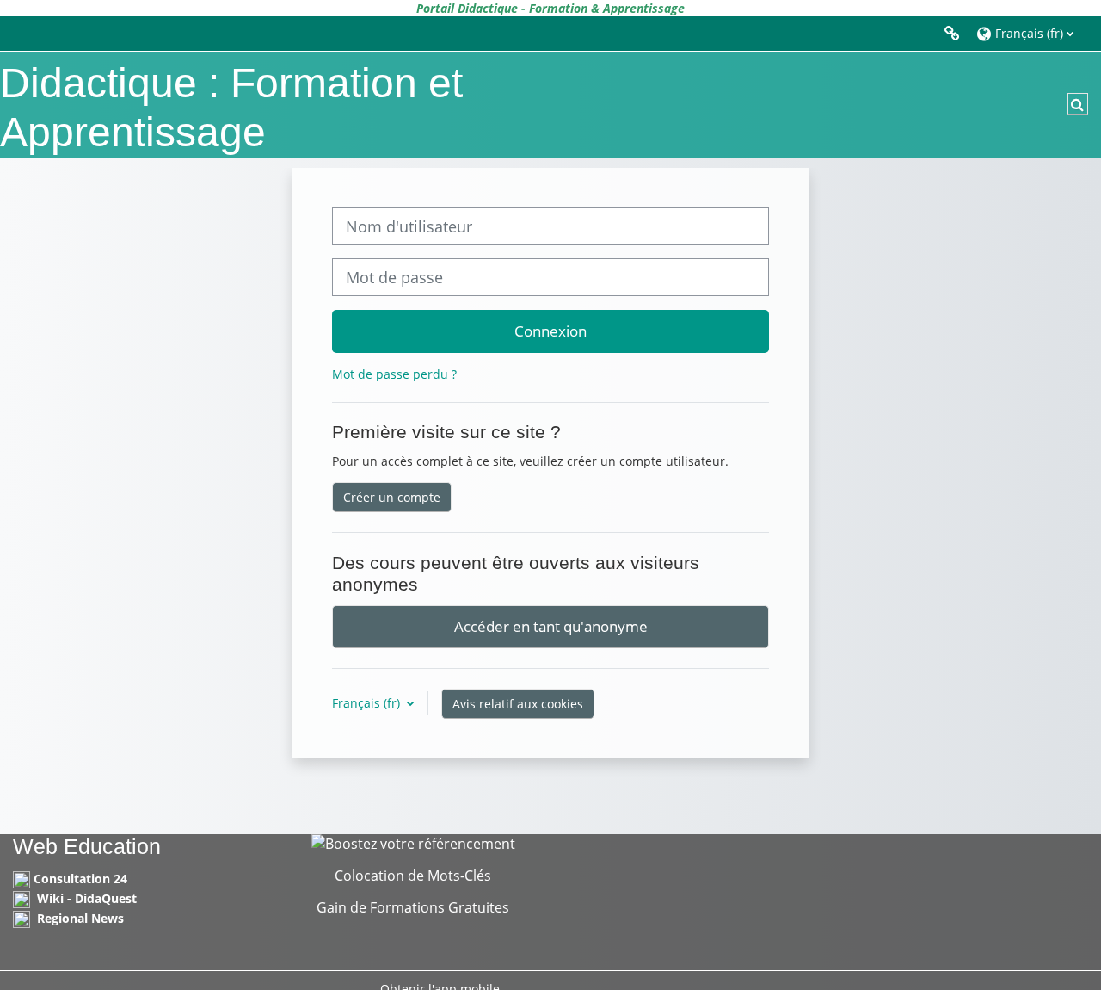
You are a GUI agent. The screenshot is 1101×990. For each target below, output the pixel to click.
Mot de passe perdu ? (394, 374)
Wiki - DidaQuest (87, 898)
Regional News (80, 918)
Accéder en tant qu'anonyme (551, 626)
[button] (1030, 33)
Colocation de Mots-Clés (413, 875)
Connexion (550, 330)
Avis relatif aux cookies (517, 704)
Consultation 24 (80, 878)
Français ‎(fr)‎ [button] (367, 703)
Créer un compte (391, 497)
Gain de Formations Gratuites (413, 907)
